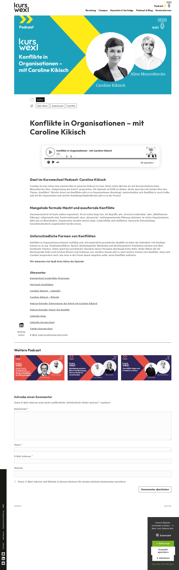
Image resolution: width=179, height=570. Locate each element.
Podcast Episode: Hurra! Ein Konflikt (50, 310)
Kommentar (21, 409)
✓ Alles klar (163, 543)
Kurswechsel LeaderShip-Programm (50, 278)
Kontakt (3, 546)
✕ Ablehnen (163, 558)
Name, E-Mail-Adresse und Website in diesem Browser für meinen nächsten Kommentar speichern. (72, 482)
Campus (103, 10)
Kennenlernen (163, 10)
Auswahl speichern (163, 550)
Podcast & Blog (144, 10)
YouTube (3, 563)
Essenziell (165, 535)
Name (18, 445)
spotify (3, 553)
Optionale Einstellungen (163, 564)
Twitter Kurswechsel (41, 329)
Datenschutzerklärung (3, 520)
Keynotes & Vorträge (121, 10)
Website (18, 468)
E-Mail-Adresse (23, 456)
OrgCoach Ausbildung (41, 284)
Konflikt (71, 106)
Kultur (40, 99)
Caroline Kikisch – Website (44, 297)
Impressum (3, 535)
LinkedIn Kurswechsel (42, 322)
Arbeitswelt (58, 106)
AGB (3, 506)
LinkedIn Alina (38, 316)
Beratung (91, 10)
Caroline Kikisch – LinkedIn (45, 291)
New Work (42, 106)
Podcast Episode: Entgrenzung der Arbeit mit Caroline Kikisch (63, 303)
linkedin (3, 558)
